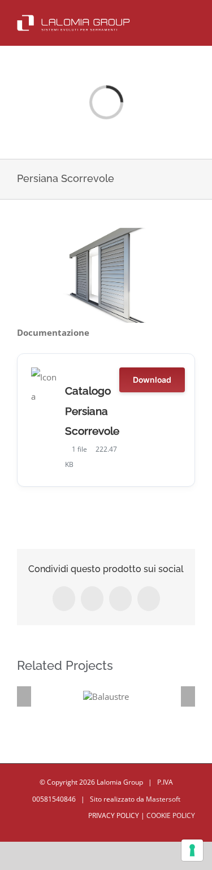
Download (152, 379)
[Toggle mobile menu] (190, 19)
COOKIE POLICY (170, 815)
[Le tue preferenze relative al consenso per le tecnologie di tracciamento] (192, 850)
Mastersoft (163, 799)
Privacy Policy (112, 815)
